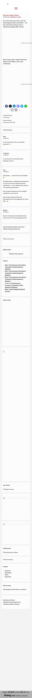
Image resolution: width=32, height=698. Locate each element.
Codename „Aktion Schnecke (11, 604)
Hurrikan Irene (16, 25)
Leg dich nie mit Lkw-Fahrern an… (12, 602)
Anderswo (8, 570)
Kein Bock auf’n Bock (9, 600)
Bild (21, 692)
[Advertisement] (16, 323)
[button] (6, 106)
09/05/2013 (13, 17)
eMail (13, 695)
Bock (6, 277)
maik (19, 17)
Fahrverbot (24, 695)
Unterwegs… (6, 117)
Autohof (17, 692)
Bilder (25, 692)
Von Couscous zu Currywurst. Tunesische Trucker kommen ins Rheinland (15, 267)
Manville (12, 27)
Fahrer (7, 574)
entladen (18, 695)
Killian (6, 289)
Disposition (8, 576)
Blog (28, 692)
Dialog (7, 695)
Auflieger (5, 692)
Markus (5, 210)
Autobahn (11, 692)
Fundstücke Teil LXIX (9, 122)
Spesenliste (8, 572)
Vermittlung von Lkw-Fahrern (11, 589)
